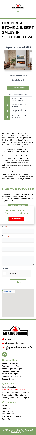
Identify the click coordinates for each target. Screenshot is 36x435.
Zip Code (8, 245)
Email (7, 227)
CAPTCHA (5, 268)
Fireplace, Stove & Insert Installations (16, 392)
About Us (5, 406)
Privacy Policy (7, 419)
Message (8, 254)
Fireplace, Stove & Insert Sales (13, 390)
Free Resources (8, 414)
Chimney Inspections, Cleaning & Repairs (17, 398)
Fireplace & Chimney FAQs (12, 416)
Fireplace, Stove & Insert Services (15, 395)
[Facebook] (4, 354)
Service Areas (7, 411)
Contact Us (6, 408)
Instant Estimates (9, 387)
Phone (7, 236)
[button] (18, 11)
